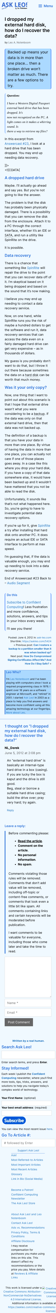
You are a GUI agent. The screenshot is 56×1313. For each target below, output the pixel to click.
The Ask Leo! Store (23, 1203)
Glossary (16, 1174)
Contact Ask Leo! (22, 1223)
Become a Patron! (22, 1189)
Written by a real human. (28, 1040)
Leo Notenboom (19, 678)
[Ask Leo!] (16, 6)
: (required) (24, 1107)
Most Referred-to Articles (27, 1159)
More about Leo (15, 712)
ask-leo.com (44, 637)
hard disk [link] (31, 375)
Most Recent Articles (24, 1169)
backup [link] (39, 414)
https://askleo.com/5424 (36, 641)
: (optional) (19, 1097)
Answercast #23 (17, 143)
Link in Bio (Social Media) (27, 1178)
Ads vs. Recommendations (28, 1227)
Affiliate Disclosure (23, 1241)
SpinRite (33, 268)
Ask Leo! (29, 697)
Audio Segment (18, 583)
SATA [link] (8, 235)
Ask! (14, 1155)
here (49, 1129)
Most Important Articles (26, 1164)
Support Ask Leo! (28, 1150)
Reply (10, 810)
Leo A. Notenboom (19, 42)
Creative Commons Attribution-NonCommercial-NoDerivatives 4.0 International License (22, 1295)
